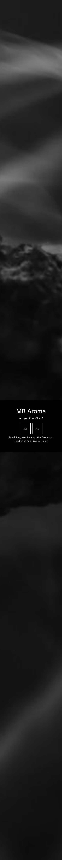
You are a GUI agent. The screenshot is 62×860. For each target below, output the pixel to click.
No (37, 428)
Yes (25, 428)
